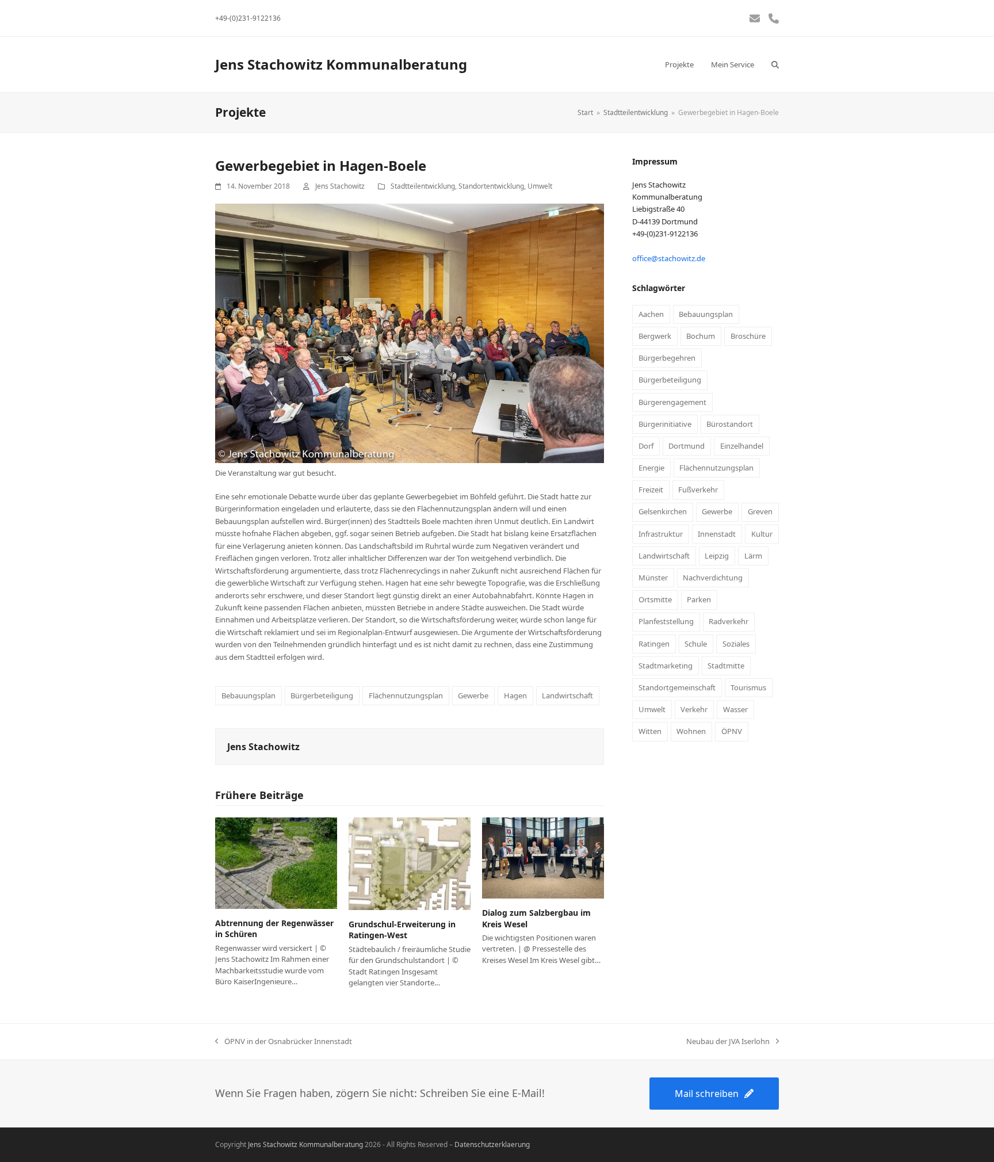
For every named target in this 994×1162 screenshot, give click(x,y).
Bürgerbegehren (667, 358)
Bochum (700, 336)
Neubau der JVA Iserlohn (728, 1042)
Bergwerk (655, 336)
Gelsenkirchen (663, 511)
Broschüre (748, 336)
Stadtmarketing (666, 665)
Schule (696, 644)
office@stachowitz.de (668, 258)
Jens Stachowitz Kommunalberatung (341, 64)
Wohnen (691, 731)
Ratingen (654, 644)
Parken (699, 599)
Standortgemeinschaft (677, 687)
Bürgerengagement (672, 402)
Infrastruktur (661, 534)
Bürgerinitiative (665, 424)
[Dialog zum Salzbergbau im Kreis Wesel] (543, 857)
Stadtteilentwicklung (423, 186)
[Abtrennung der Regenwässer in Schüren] (276, 862)
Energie (651, 467)
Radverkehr (728, 621)
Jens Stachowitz (340, 186)
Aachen (651, 314)
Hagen (515, 695)
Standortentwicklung (491, 186)
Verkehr (694, 709)
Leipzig (717, 556)
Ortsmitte (655, 599)
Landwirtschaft (567, 695)
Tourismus (748, 687)
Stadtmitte (726, 665)
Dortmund (686, 446)
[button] (775, 64)
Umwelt (539, 186)
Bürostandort (729, 424)
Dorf (646, 446)
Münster (653, 577)
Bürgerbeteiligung (321, 695)
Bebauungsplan (248, 695)
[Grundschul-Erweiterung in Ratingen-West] (410, 863)
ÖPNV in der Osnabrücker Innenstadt (283, 1042)
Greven (760, 511)
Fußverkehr (698, 489)
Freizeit (651, 489)
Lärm (753, 556)
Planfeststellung (666, 621)
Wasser (735, 709)
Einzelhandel (741, 446)
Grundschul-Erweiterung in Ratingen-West (402, 930)
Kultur (762, 534)
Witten (650, 731)
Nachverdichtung (713, 577)
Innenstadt (717, 534)
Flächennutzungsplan (406, 695)
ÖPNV (731, 731)
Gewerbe (473, 695)
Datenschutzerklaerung (492, 1144)
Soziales (736, 644)
